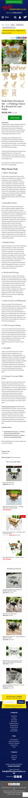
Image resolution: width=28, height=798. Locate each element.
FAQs (14, 747)
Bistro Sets (14, 722)
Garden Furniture (14, 723)
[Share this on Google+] (21, 38)
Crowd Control (14, 727)
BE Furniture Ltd (7, 787)
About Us (14, 755)
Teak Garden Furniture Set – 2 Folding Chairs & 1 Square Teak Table (14, 432)
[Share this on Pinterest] (25, 38)
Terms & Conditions (14, 743)
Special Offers (14, 731)
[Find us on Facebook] (18, 776)
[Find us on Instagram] (21, 776)
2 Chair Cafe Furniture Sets (9, 27)
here (15, 165)
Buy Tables (14, 716)
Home (12, 25)
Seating (14, 718)
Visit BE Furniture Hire (14, 2)
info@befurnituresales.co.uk (14, 772)
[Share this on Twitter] (17, 38)
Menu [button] (7, 17)
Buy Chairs (14, 720)
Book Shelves (14, 725)
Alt (14, 789)
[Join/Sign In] (20, 17)
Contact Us (14, 757)
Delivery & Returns (14, 741)
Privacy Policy (14, 739)
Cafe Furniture (19, 25)
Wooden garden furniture (9, 406)
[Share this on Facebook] (19, 38)
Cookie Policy (14, 745)
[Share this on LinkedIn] (23, 38)
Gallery (14, 759)
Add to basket (15, 118)
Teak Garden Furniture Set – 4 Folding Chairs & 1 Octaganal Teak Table (14, 436)
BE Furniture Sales (14, 7)
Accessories (14, 729)
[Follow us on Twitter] (15, 776)
